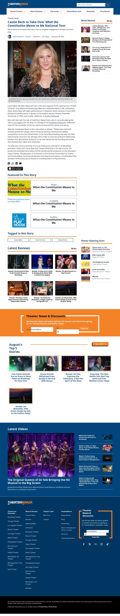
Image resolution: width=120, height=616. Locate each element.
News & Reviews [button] (36, 11)
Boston (28, 37)
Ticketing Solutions (68, 538)
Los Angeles (18, 122)
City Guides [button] (54, 11)
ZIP (58, 328)
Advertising (65, 524)
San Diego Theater (32, 567)
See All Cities (12, 569)
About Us (64, 534)
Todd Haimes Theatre (100, 264)
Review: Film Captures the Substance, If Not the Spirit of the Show (73, 377)
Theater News (13, 18)
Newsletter (91, 11)
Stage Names (65, 515)
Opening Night (31, 524)
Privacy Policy (43, 607)
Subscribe (84, 328)
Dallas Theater (31, 544)
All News (29, 588)
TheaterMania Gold (74, 11)
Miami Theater (13, 538)
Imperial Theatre (98, 257)
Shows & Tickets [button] (16, 11)
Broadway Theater (14, 517)
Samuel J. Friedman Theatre (102, 251)
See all (109, 21)
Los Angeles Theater (15, 525)
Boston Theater (13, 529)
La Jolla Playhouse (52, 116)
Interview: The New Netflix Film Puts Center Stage (99, 377)
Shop (63, 519)
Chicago (54, 184)
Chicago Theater (13, 521)
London (46, 519)
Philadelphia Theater (15, 542)
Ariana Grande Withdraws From (47, 377)
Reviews (28, 519)
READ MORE (99, 344)
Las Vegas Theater (14, 534)
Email (28, 329)
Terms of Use (53, 607)
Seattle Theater (13, 552)
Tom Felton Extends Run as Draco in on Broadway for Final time (21, 377)
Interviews (29, 528)
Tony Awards (105, 11)
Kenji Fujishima (18, 37)
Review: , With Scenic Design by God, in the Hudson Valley (21, 409)
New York (46, 515)
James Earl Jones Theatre (101, 279)
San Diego (45, 37)
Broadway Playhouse (57, 122)
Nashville (36, 37)
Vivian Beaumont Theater (101, 272)
